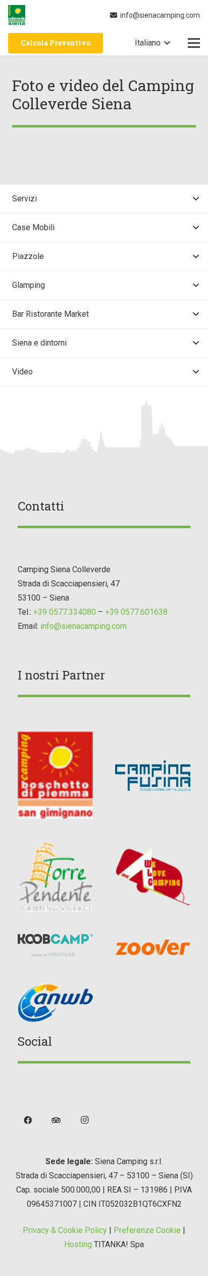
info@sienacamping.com (83, 626)
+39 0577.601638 (136, 612)
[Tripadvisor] (56, 1120)
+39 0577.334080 (64, 612)
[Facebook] (28, 1120)
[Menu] (193, 43)
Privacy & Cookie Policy (65, 1230)
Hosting (78, 1244)
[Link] (16, 15)
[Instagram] (84, 1120)
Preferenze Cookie (147, 1230)
